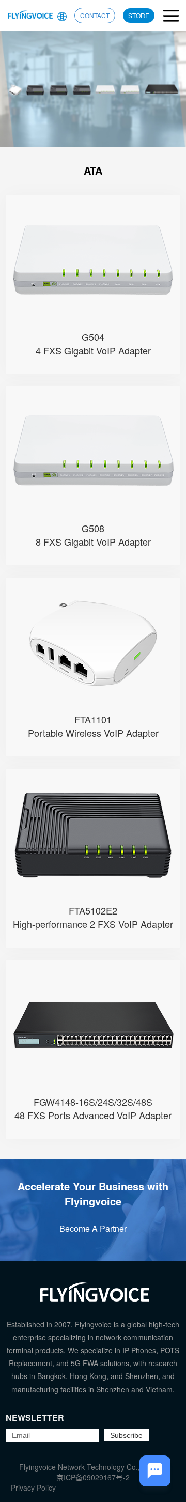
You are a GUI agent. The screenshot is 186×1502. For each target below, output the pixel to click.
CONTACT (95, 15)
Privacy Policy (33, 1487)
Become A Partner (93, 1228)
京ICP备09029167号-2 (93, 1477)
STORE (138, 15)
